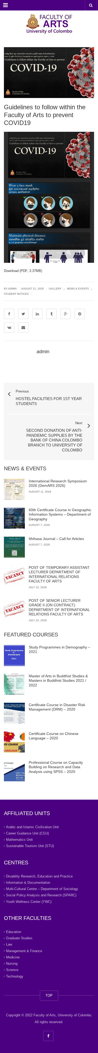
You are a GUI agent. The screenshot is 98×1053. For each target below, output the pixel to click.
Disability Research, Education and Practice (39, 876)
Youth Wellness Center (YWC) (28, 901)
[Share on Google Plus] (65, 314)
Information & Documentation (28, 883)
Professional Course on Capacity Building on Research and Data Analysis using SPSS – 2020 (56, 767)
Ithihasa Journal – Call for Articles (56, 539)
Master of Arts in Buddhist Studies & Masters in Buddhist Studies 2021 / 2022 (58, 680)
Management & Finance (24, 951)
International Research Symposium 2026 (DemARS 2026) (58, 483)
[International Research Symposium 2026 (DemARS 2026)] (14, 489)
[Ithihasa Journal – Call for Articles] (14, 547)
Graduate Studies (19, 938)
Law (9, 944)
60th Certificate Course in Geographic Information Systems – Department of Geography (60, 514)
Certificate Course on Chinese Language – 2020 (53, 736)
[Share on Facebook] (9, 314)
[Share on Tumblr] (51, 314)
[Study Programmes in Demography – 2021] (14, 655)
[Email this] (23, 327)
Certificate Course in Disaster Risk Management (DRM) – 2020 (57, 707)
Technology (14, 976)
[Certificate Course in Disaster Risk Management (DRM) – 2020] (14, 713)
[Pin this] (79, 314)
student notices (16, 293)
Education (13, 932)
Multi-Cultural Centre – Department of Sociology (42, 889)
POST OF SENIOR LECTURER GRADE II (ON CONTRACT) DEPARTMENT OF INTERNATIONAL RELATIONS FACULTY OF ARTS (59, 607)
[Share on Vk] (9, 327)
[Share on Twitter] (23, 314)
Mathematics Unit (19, 840)
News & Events (78, 288)
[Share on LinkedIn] (37, 314)
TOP (49, 995)
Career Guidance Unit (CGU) (27, 833)
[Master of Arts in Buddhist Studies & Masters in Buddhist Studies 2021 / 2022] (14, 684)
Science (12, 970)
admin (43, 351)
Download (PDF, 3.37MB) (23, 271)
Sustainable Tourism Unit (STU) (30, 846)
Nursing (12, 963)
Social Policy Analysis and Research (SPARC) (41, 895)
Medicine (13, 957)
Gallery (55, 288)
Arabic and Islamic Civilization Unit (32, 827)
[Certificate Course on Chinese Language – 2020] (14, 742)
